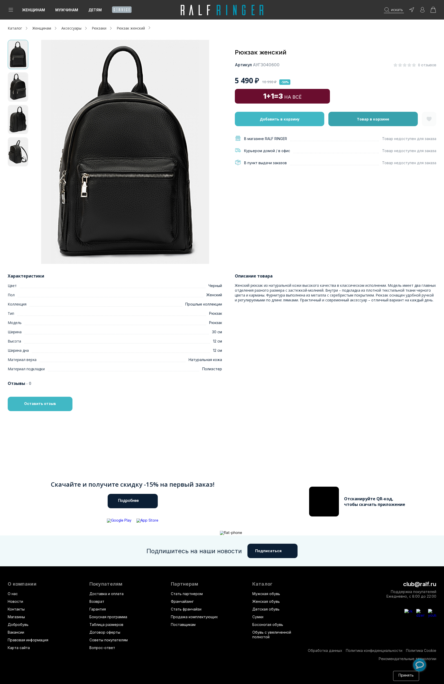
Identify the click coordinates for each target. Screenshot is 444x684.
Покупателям (106, 584)
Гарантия (97, 609)
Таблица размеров (106, 624)
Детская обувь (266, 609)
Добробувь (18, 624)
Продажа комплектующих (194, 617)
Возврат (96, 601)
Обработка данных (325, 650)
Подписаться (268, 551)
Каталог (262, 584)
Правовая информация (28, 640)
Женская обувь (266, 601)
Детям (95, 10)
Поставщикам (183, 624)
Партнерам (184, 584)
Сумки (257, 617)
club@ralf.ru (419, 584)
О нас (13, 593)
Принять (406, 675)
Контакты (16, 609)
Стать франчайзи (186, 609)
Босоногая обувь (267, 624)
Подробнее (128, 501)
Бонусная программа (108, 617)
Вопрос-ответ (102, 647)
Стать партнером (187, 593)
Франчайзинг (182, 601)
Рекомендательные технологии (407, 659)
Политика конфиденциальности (374, 650)
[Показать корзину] (433, 11)
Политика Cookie (421, 650)
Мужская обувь (266, 593)
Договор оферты (104, 632)
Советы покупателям (108, 640)
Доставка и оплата (106, 593)
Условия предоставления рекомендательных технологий (143, 678)
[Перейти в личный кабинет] (422, 11)
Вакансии (16, 632)
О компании (22, 584)
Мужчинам (66, 10)
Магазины (16, 617)
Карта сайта (19, 647)
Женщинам (33, 10)
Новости (15, 601)
